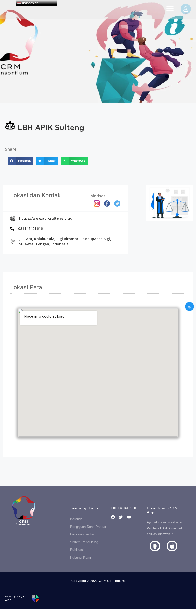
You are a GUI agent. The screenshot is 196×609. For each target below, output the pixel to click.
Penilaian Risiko (82, 534)
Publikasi (77, 550)
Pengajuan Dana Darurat (88, 527)
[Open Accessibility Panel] (189, 306)
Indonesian (29, 3)
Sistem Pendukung (84, 542)
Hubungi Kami (80, 557)
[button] (170, 8)
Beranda (76, 519)
